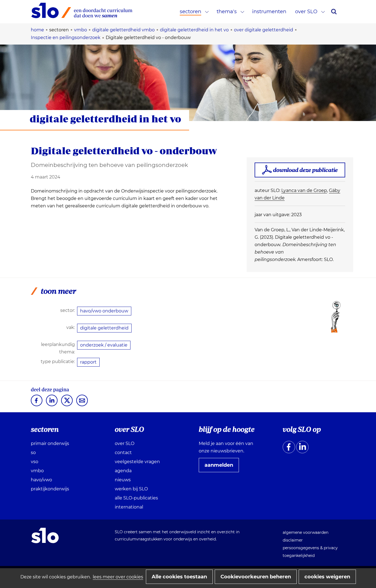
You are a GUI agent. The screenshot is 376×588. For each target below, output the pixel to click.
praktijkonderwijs (50, 488)
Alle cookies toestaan (179, 577)
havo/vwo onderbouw (104, 311)
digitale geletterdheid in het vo (105, 118)
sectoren (190, 12)
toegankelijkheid (299, 555)
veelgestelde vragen (137, 461)
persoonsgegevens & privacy (310, 547)
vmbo (37, 470)
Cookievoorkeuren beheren (255, 577)
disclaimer (293, 540)
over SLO (306, 12)
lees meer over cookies (118, 576)
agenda (123, 470)
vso (34, 461)
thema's (227, 12)
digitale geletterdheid (104, 328)
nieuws (123, 479)
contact (123, 452)
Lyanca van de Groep (304, 190)
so (33, 452)
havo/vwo (41, 479)
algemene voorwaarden (305, 532)
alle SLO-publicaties (136, 498)
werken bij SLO (131, 488)
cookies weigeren (327, 577)
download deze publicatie (305, 170)
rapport (88, 362)
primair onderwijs (50, 443)
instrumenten (269, 12)
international (129, 507)
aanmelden (221, 467)
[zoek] (334, 11)
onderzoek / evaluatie (103, 345)
